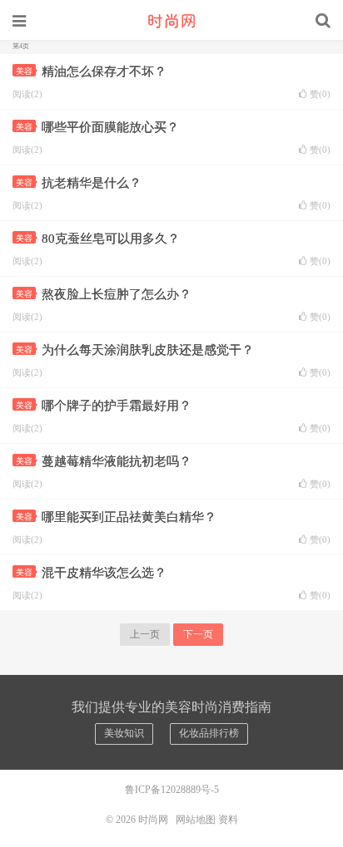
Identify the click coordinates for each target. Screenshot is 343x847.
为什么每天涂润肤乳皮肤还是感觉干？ (148, 350)
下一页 (198, 634)
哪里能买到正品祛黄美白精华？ (129, 517)
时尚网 (171, 20)
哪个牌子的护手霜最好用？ (116, 405)
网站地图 (196, 819)
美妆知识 (124, 733)
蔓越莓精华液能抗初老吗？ (116, 461)
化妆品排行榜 (209, 733)
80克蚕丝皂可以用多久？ (111, 238)
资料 (228, 819)
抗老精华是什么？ (92, 183)
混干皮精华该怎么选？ (104, 572)
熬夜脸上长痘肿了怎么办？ (116, 294)
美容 (24, 71)
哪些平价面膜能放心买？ (110, 127)
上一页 (145, 634)
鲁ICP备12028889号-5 (172, 789)
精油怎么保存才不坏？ (104, 71)
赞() (320, 94)
